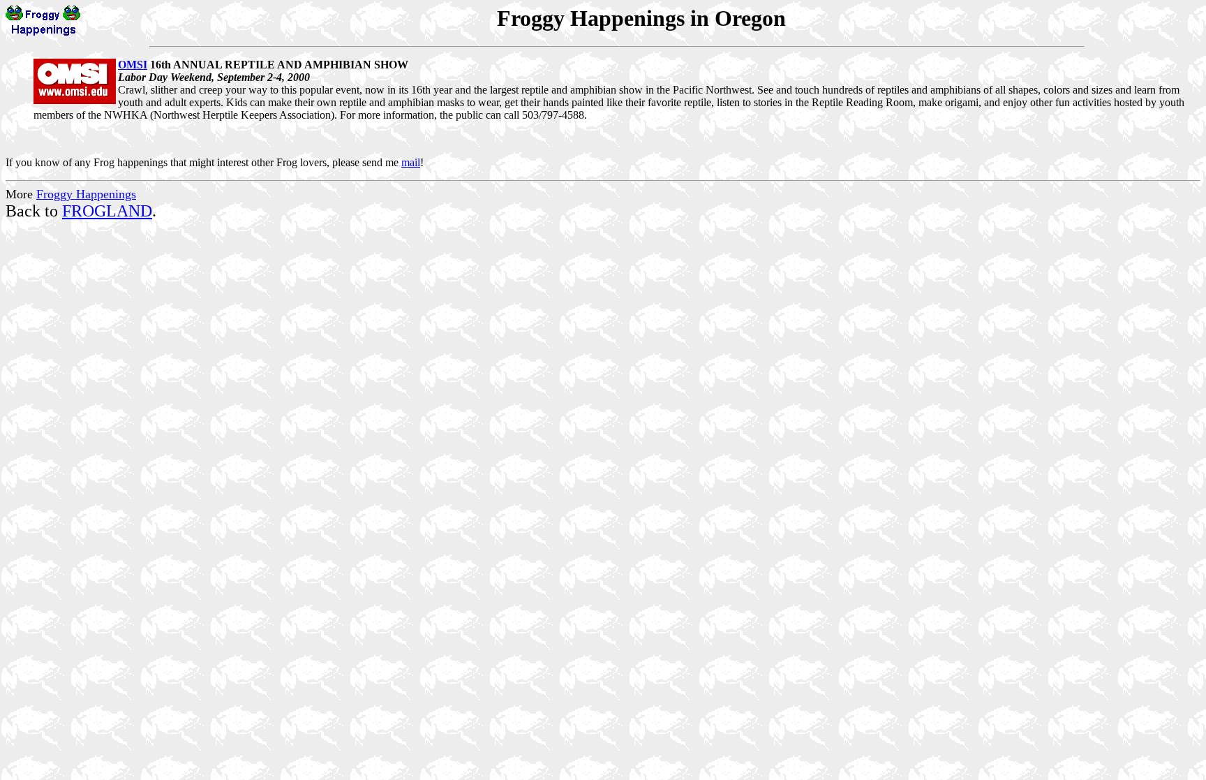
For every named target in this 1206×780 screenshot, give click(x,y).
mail (410, 162)
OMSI (132, 65)
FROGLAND (107, 211)
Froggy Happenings (86, 194)
